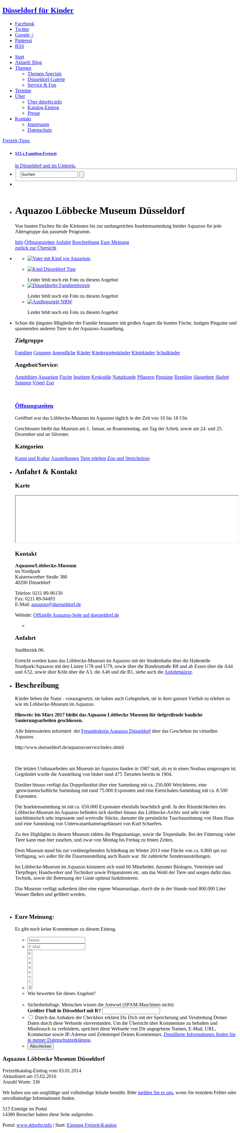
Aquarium (48, 377)
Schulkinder (168, 352)
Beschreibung (85, 242)
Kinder (84, 352)
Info (19, 242)
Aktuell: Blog (28, 62)
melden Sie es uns (155, 1092)
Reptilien (183, 377)
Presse (34, 113)
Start (19, 56)
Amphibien (26, 377)
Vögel (38, 382)
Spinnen (23, 382)
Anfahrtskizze (178, 672)
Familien (23, 352)
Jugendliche (64, 352)
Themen (23, 68)
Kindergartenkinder (111, 352)
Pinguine (164, 377)
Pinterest (23, 40)
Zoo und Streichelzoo (128, 458)
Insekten (81, 377)
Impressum (38, 124)
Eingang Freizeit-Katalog (92, 1125)
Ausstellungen (65, 458)
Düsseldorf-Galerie (46, 79)
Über (20, 96)
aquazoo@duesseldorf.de (56, 604)
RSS (19, 46)
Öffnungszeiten (39, 242)
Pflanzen (145, 377)
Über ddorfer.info (45, 101)
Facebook (24, 23)
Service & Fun (42, 85)
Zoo (50, 382)
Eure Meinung (115, 242)
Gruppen (42, 352)
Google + (24, 35)
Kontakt (23, 118)
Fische (65, 377)
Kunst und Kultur (32, 458)
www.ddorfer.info (34, 1125)
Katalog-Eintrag (43, 107)
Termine (23, 90)
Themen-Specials (45, 73)
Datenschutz (40, 130)
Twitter (22, 29)
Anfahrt (63, 242)
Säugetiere (203, 377)
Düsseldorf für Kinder (38, 10)
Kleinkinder (143, 352)
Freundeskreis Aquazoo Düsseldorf (116, 731)
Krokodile (101, 377)
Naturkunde (124, 377)
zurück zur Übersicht (35, 247)
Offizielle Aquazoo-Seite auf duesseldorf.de (76, 615)
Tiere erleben (93, 458)
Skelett (222, 377)
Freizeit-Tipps (16, 140)
